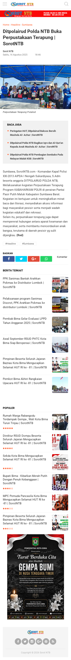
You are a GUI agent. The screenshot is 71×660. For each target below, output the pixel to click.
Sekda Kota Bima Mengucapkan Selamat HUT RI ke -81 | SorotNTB (24, 457)
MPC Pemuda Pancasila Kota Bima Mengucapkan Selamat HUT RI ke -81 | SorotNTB (25, 499)
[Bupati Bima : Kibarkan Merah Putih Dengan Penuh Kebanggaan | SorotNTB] (60, 482)
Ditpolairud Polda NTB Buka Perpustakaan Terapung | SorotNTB (32, 37)
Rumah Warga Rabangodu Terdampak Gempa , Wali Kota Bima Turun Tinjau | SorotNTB (25, 419)
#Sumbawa (28, 243)
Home (6, 24)
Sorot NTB (45, 652)
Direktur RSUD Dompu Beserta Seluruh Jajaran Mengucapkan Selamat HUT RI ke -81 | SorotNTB (24, 439)
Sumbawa (27, 24)
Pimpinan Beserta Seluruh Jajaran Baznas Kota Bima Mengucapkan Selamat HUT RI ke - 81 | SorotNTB (25, 519)
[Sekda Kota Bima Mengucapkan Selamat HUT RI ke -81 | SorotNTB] (60, 462)
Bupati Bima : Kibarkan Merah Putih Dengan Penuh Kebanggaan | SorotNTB (25, 479)
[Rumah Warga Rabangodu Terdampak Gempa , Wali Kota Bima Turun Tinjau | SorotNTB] (60, 422)
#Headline (10, 243)
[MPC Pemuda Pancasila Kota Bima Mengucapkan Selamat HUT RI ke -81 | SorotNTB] (60, 502)
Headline (15, 24)
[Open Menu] (4, 4)
